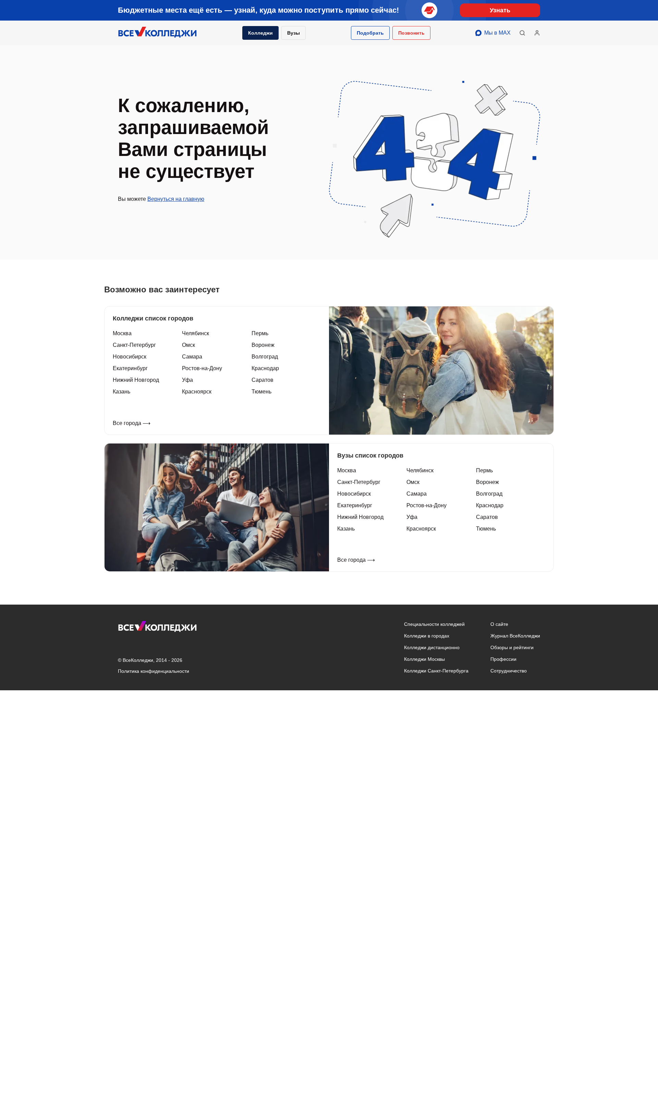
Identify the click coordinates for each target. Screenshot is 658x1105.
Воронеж (263, 345)
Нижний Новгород (136, 380)
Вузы (293, 33)
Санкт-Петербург (134, 345)
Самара (192, 357)
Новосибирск (129, 357)
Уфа (187, 380)
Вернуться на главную (175, 199)
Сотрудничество (508, 670)
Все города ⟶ (131, 423)
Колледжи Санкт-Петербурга (436, 670)
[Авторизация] (537, 32)
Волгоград (265, 357)
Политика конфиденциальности (153, 671)
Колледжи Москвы (424, 659)
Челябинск (195, 333)
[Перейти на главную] (157, 33)
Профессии (503, 659)
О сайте (499, 624)
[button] (370, 33)
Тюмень (261, 391)
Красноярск (196, 391)
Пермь (260, 333)
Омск (188, 345)
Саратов (262, 380)
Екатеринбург (130, 368)
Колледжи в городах (426, 636)
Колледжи (260, 33)
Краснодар (265, 368)
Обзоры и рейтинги (512, 647)
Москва (122, 333)
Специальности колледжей (434, 624)
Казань (121, 391)
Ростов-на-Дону (202, 368)
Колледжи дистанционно (432, 647)
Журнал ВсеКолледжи (515, 636)
